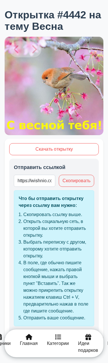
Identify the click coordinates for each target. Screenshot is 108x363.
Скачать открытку (54, 149)
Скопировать (76, 180)
